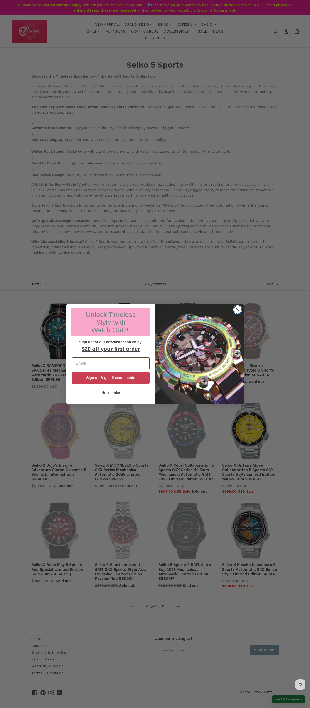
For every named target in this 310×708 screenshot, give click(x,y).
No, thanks (110, 393)
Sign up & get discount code (110, 378)
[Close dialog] (238, 310)
